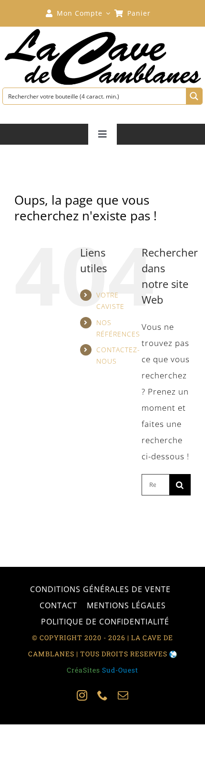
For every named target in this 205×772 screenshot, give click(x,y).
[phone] (102, 695)
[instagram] (82, 695)
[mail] (123, 695)
